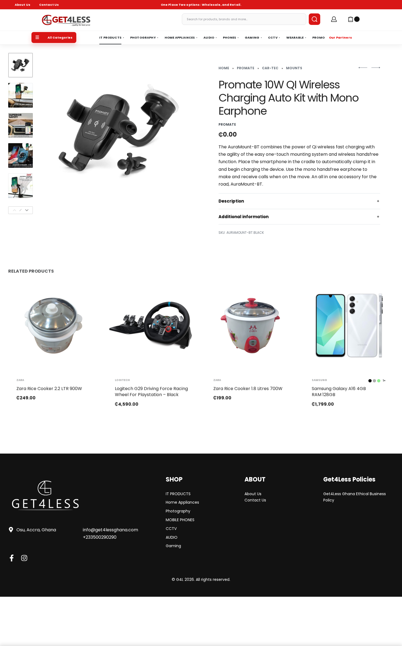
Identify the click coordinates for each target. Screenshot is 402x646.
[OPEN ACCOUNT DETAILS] (334, 19)
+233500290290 (99, 537)
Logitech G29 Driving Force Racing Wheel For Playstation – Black (151, 391)
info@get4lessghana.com (110, 530)
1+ (384, 380)
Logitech (122, 380)
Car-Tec (270, 68)
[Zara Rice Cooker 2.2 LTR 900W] (53, 325)
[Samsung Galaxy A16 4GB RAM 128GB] (349, 325)
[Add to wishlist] (85, 293)
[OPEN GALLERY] (118, 133)
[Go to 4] (20, 155)
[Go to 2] (20, 95)
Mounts (294, 68)
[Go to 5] (20, 185)
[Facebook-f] (11, 558)
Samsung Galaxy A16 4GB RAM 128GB (339, 391)
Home (224, 68)
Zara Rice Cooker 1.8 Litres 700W (247, 388)
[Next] (27, 210)
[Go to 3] (20, 125)
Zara (20, 380)
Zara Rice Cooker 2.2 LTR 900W (49, 388)
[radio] (370, 381)
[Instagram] (24, 558)
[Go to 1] (20, 65)
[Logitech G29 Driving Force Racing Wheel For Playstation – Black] (152, 325)
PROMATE (245, 68)
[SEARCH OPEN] (314, 19)
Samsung (319, 380)
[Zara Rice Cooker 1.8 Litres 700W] (250, 325)
